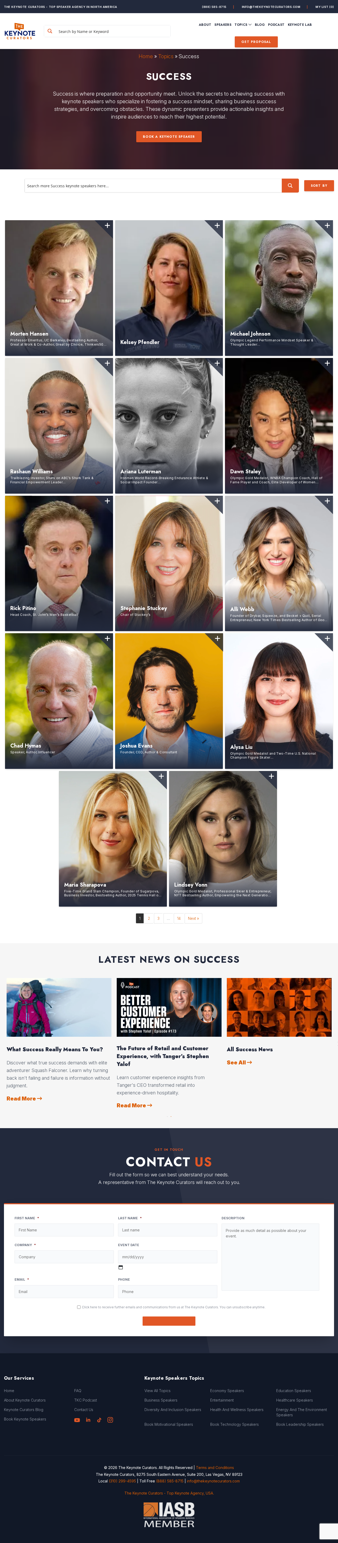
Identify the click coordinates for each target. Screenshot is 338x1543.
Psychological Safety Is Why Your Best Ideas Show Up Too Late (57, 1052)
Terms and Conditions (215, 1467)
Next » (193, 918)
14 (179, 918)
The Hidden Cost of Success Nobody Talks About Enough (165, 1052)
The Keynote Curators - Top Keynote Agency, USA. (169, 1493)
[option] (59, 1040)
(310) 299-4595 (122, 1481)
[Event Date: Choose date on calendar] (120, 1267)
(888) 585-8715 (214, 6)
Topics (165, 56)
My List (325, 6)
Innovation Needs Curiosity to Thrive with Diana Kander (275, 1052)
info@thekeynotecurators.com (271, 6)
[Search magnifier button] (50, 31)
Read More (22, 1097)
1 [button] (167, 1115)
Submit (169, 1321)
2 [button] (171, 1115)
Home (146, 56)
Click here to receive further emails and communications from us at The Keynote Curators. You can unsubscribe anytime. (173, 1307)
